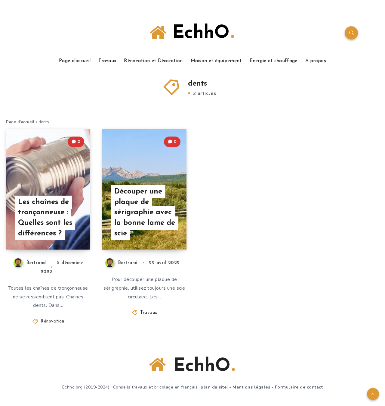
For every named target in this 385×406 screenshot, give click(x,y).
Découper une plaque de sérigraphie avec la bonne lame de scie (144, 212)
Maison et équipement (216, 60)
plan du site (213, 387)
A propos (315, 60)
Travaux (107, 60)
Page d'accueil (20, 122)
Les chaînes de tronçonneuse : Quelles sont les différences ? (45, 218)
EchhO (197, 33)
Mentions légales (251, 387)
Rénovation (52, 321)
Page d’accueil (75, 60)
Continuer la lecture (59, 231)
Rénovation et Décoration (153, 60)
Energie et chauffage (273, 60)
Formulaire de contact (299, 387)
